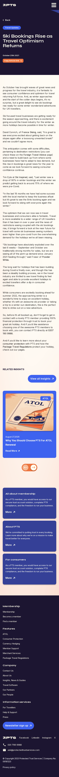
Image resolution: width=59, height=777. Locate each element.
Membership (9, 611)
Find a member (10, 621)
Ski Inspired (21, 177)
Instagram (46, 737)
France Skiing (29, 132)
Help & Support (10, 712)
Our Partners (9, 690)
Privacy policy (9, 767)
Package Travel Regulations (17, 346)
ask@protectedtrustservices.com (24, 750)
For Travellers (9, 707)
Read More (11, 450)
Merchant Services (12, 653)
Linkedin (35, 737)
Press (5, 717)
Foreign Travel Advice (34, 154)
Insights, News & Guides (14, 680)
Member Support (11, 648)
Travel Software (10, 685)
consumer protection (14, 343)
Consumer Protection (13, 639)
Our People (8, 694)
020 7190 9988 (15, 745)
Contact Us (8, 670)
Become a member (12, 616)
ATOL (5, 634)
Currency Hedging (11, 643)
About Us (7, 675)
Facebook (24, 737)
